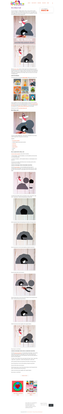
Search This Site (44, 403)
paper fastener (14, 146)
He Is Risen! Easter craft (23, 108)
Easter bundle (25, 77)
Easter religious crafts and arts (23, 106)
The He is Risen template (15, 153)
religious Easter (24, 375)
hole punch (14, 145)
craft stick (14, 143)
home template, (17, 167)
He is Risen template (16, 140)
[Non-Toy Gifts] (17, 3)
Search (51, 405)
